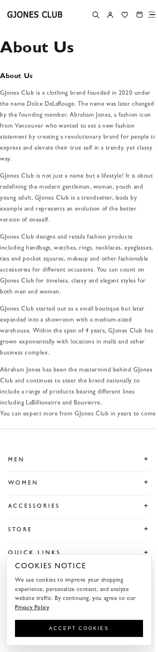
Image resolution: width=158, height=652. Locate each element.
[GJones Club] (34, 14)
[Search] (95, 14)
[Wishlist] (124, 14)
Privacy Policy (32, 608)
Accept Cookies (79, 628)
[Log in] (110, 14)
